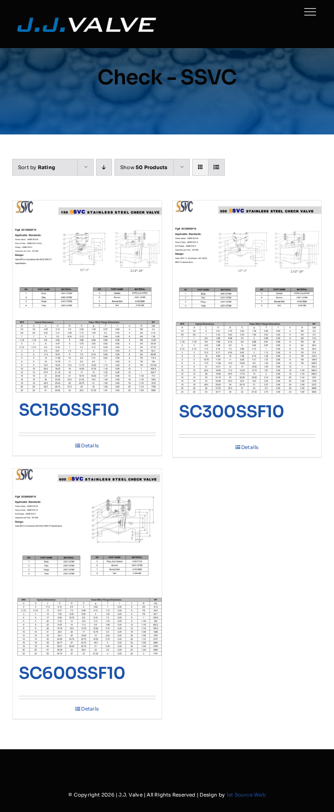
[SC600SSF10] (87, 562)
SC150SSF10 (69, 410)
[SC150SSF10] (87, 296)
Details (90, 445)
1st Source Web (246, 795)
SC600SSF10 (72, 673)
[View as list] (216, 167)
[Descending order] (104, 167)
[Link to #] (310, 11)
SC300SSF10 (231, 411)
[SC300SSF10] (247, 297)
